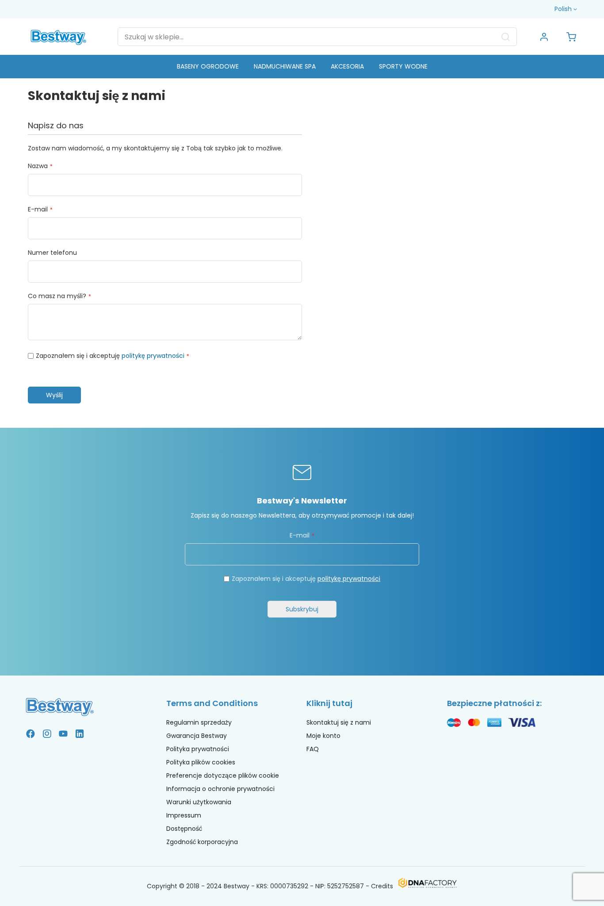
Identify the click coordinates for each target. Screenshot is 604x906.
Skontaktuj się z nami (338, 722)
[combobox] (317, 36)
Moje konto (323, 735)
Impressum (183, 815)
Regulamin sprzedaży (199, 722)
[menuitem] (208, 66)
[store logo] (58, 36)
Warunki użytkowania (198, 802)
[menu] (302, 66)
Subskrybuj (302, 609)
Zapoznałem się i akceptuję (306, 578)
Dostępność (184, 828)
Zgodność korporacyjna (202, 841)
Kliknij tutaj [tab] (329, 703)
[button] (566, 9)
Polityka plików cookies (200, 762)
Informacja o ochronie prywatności (220, 788)
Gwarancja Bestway (196, 735)
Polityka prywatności (197, 749)
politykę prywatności (153, 355)
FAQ (312, 749)
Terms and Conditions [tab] (212, 703)
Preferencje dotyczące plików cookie (222, 775)
